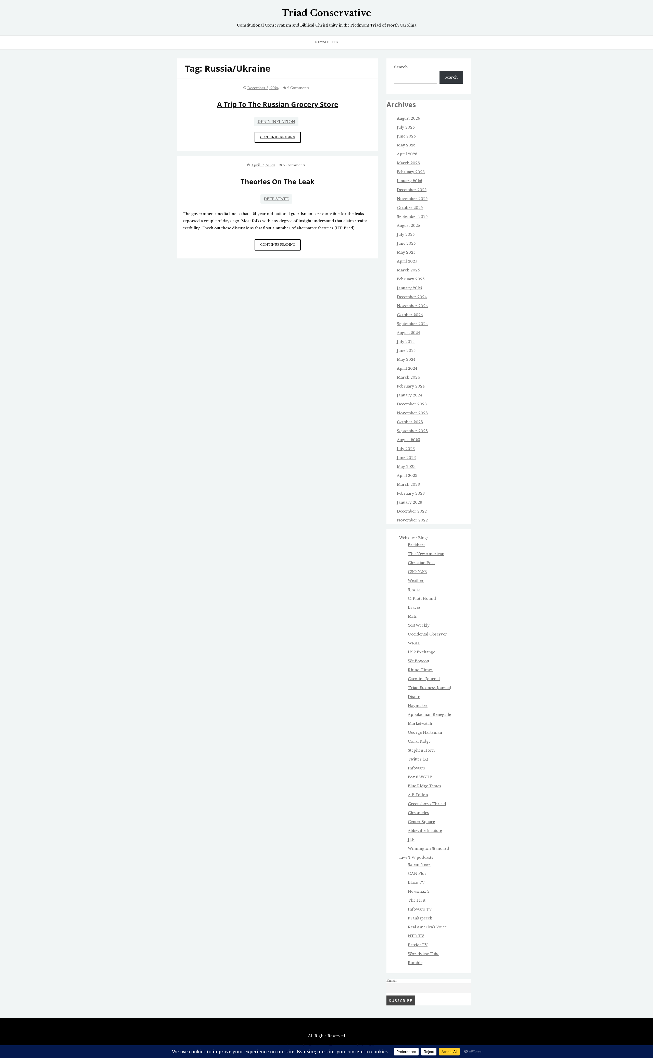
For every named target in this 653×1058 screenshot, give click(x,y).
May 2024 (406, 359)
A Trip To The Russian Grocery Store (277, 104)
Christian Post (421, 563)
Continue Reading (280, 139)
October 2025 (410, 207)
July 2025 (406, 234)
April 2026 (407, 154)
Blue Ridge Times (424, 786)
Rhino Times (420, 670)
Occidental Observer (427, 634)
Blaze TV (416, 882)
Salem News (419, 864)
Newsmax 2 (419, 891)
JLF (411, 839)
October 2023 (410, 422)
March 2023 (408, 484)
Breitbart (416, 545)
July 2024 (406, 341)
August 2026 (408, 118)
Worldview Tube (423, 954)
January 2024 (409, 395)
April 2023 (407, 475)
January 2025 (409, 288)
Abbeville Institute (425, 830)
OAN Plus (417, 873)
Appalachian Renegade (429, 714)
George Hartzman (425, 732)
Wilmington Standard (428, 848)
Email (391, 980)
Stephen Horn (421, 750)
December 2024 (412, 297)
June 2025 (406, 243)
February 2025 (410, 279)
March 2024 (408, 377)
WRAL (414, 643)
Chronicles (418, 813)
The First (416, 900)
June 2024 (406, 350)
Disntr (414, 696)
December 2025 (411, 190)
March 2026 (408, 163)
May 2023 (406, 466)
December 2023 (412, 404)
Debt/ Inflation (276, 121)
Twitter (415, 759)
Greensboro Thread (427, 804)
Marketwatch (420, 723)
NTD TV (416, 936)
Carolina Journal (424, 679)
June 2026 (406, 136)
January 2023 (409, 502)
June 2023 (406, 457)
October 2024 (410, 315)
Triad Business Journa (429, 688)
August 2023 (408, 440)
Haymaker (418, 705)
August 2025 (408, 225)
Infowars (416, 768)
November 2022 (412, 520)
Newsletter (326, 42)
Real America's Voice (427, 927)
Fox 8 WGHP (420, 777)
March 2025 (408, 270)
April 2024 (407, 368)
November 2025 (412, 198)
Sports (414, 589)
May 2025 (406, 252)
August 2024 (408, 332)
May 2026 (406, 145)
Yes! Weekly (419, 625)
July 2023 (406, 448)
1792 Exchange (421, 652)
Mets (412, 616)
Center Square (421, 821)
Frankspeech (420, 918)
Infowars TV (420, 909)
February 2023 (411, 493)
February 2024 (411, 386)
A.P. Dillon (418, 795)
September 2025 (412, 216)
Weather (416, 580)
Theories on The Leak (278, 181)
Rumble (415, 963)
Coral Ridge (419, 741)
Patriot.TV (418, 945)
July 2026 (406, 127)
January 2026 (409, 181)
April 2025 (407, 261)
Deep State (276, 199)
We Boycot (418, 661)
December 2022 (412, 511)
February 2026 (411, 172)
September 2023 (412, 431)
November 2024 (412, 306)
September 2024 (412, 323)
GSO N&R (417, 571)
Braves (414, 607)
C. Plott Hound (422, 598)
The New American (426, 554)
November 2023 (412, 413)
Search (401, 67)
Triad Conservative (326, 13)
